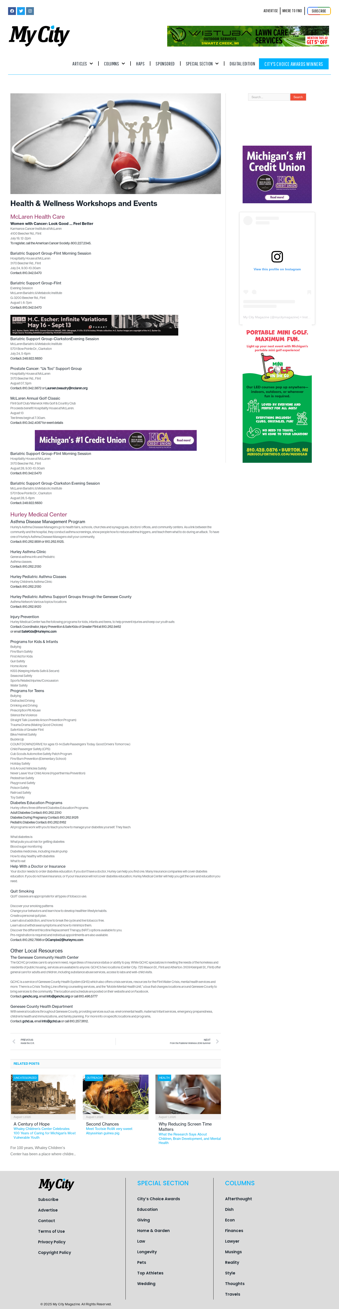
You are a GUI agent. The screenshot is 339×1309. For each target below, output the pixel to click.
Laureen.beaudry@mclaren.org (66, 388)
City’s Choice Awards (158, 1199)
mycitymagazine (286, 317)
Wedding (146, 1283)
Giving (143, 1220)
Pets (141, 1262)
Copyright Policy (54, 1252)
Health (164, 1077)
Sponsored (165, 63)
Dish (229, 1209)
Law (141, 1241)
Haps (140, 63)
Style (230, 1273)
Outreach (94, 1077)
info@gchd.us (51, 1021)
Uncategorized (25, 1077)
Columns (111, 63)
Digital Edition (242, 63)
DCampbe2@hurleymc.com (64, 940)
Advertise (48, 1210)
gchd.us (27, 1021)
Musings (233, 1252)
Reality (232, 1262)
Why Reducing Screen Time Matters (190, 1133)
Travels (232, 1294)
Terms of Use (51, 1231)
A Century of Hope (45, 1130)
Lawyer (232, 1241)
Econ (230, 1220)
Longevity (147, 1252)
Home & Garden (153, 1230)
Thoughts (235, 1283)
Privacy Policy (51, 1242)
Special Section (199, 63)
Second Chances (109, 1128)
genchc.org (30, 996)
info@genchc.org (58, 996)
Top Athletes (150, 1273)
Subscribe (48, 1199)
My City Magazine (256, 317)
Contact (46, 1221)
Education (147, 1209)
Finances (234, 1230)
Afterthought (238, 1199)
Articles (79, 63)
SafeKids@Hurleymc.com (38, 631)
